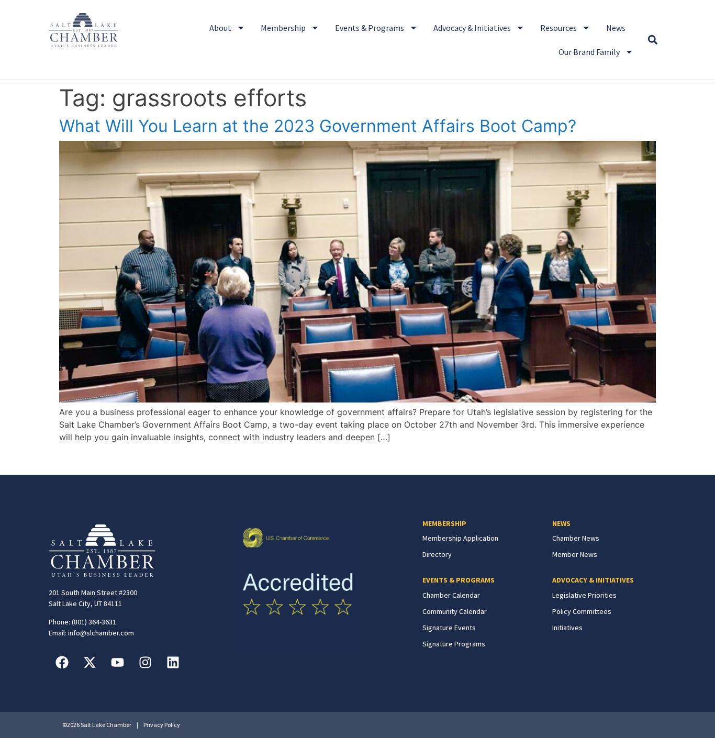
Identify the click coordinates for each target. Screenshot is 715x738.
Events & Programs (369, 28)
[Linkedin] (173, 662)
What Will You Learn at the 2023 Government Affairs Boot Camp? (317, 126)
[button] (652, 40)
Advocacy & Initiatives (472, 28)
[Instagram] (145, 662)
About (220, 28)
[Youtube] (117, 662)
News (615, 28)
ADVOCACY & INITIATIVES (593, 580)
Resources (558, 28)
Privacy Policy (161, 725)
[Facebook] (62, 662)
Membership (283, 28)
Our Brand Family (589, 52)
